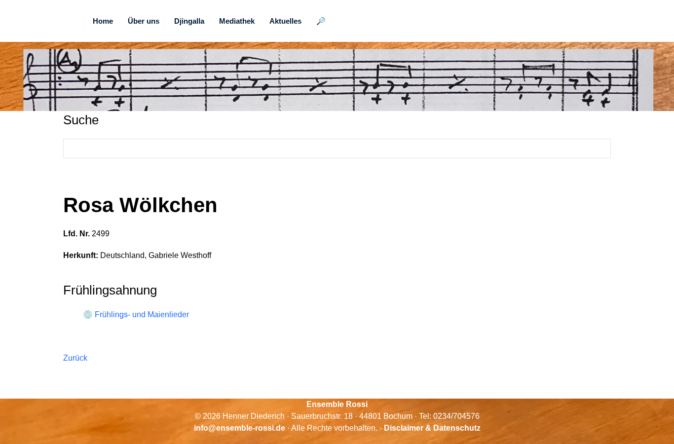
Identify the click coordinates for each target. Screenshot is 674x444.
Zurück (75, 358)
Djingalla (189, 21)
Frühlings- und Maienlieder (142, 314)
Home (103, 21)
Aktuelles (285, 21)
